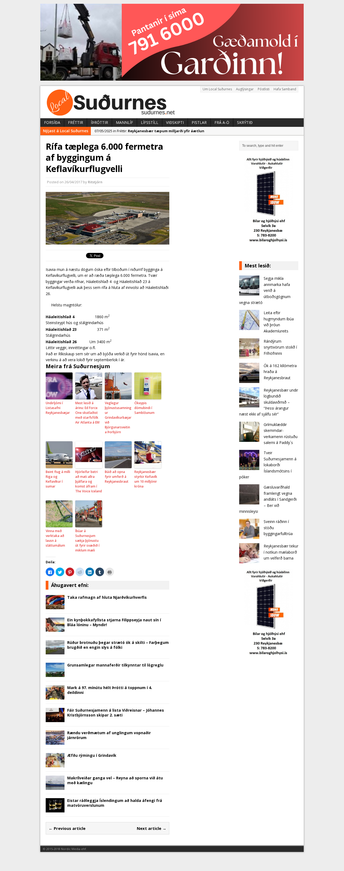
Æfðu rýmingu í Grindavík (91, 755)
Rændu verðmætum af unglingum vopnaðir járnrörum (109, 735)
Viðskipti (175, 122)
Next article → (151, 828)
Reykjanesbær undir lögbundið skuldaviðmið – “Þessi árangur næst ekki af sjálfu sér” (268, 402)
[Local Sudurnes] (172, 102)
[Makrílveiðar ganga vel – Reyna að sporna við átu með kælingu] (55, 786)
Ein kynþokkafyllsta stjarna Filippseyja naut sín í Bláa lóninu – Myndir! (114, 622)
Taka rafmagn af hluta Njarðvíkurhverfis (107, 597)
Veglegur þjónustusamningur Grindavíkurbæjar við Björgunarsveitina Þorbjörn (118, 417)
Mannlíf (124, 122)
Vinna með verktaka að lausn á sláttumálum (55, 538)
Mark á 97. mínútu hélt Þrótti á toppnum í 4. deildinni (109, 690)
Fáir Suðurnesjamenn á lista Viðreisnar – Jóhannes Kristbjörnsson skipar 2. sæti (115, 713)
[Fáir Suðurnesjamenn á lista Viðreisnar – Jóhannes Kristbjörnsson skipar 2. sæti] (55, 719)
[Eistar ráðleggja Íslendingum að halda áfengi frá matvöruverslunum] (55, 809)
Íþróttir (99, 122)
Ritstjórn (95, 182)
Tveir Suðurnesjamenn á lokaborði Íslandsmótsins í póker (267, 464)
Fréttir (75, 122)
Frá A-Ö (221, 122)
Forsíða (52, 122)
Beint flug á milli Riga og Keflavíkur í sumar (58, 479)
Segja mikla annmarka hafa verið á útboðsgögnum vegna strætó (265, 290)
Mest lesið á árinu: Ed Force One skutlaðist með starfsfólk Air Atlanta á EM (87, 413)
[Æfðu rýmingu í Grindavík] (55, 764)
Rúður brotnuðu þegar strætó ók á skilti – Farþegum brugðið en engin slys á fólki (118, 645)
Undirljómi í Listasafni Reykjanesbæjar (58, 408)
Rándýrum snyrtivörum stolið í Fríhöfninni (280, 347)
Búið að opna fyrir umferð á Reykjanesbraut (116, 476)
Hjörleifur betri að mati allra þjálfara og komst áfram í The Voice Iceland (88, 481)
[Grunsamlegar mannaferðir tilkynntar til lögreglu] (55, 673)
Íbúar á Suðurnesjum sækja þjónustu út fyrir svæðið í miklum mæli (87, 541)
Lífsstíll (149, 122)
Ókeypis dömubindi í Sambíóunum (144, 408)
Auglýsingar (245, 89)
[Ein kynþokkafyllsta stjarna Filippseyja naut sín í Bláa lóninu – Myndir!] (55, 628)
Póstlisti (264, 89)
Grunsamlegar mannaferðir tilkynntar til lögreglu (115, 665)
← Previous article (67, 828)
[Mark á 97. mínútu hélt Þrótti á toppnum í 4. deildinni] (55, 696)
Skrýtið (245, 122)
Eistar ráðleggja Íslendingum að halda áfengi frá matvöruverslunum (114, 803)
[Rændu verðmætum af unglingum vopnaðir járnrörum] (55, 741)
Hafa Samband (285, 89)
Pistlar (199, 122)
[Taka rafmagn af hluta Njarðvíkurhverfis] (55, 606)
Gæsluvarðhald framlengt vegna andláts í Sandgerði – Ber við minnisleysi (268, 499)
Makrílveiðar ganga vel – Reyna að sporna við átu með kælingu (115, 780)
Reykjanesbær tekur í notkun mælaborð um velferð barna (281, 552)
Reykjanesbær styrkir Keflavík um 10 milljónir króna (145, 479)
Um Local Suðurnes (217, 89)
